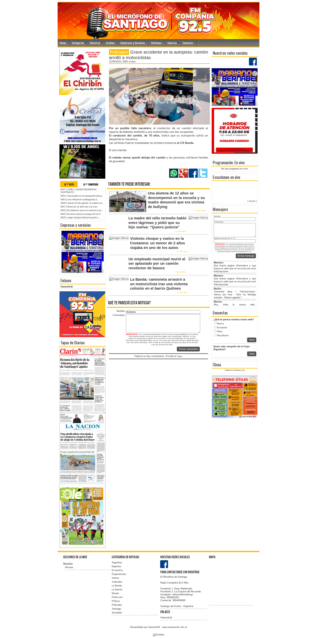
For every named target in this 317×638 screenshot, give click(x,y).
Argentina (117, 562)
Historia (69, 567)
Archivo (110, 43)
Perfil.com (117, 597)
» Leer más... (201, 210)
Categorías (78, 43)
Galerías (172, 43)
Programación (223, 162)
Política (116, 601)
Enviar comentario (188, 349)
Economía (117, 570)
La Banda (117, 585)
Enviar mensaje (246, 255)
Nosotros (95, 43)
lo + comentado (90, 184)
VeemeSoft (67, 286)
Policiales (117, 605)
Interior (115, 578)
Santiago (116, 608)
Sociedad (117, 612)
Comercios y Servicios (132, 43)
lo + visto (69, 184)
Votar (251, 339)
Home (63, 43)
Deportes (116, 566)
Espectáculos (119, 574)
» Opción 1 (252, 201)
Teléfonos (156, 43)
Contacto (188, 43)
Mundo (115, 593)
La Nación (117, 589)
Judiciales (117, 581)
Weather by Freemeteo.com (235, 370)
